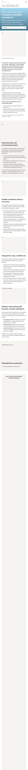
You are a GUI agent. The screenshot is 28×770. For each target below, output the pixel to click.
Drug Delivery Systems (9, 5)
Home (3, 5)
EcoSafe (17, 5)
